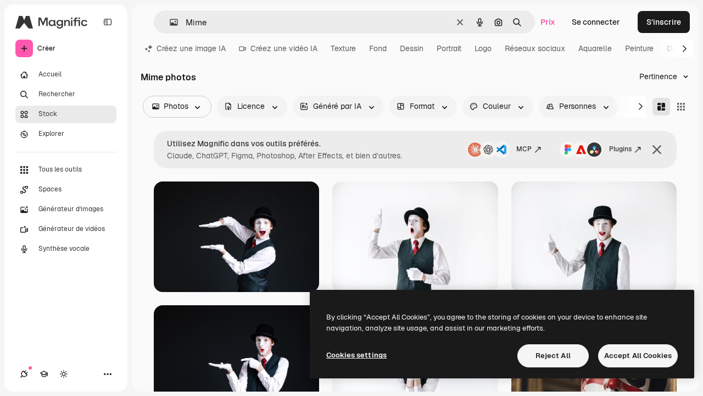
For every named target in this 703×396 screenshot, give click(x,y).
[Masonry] (661, 107)
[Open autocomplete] (169, 22)
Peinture (639, 48)
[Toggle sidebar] (107, 22)
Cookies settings (356, 355)
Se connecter (596, 22)
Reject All (553, 355)
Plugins (620, 149)
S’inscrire (663, 22)
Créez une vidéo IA (283, 48)
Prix (547, 22)
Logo (483, 48)
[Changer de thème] (63, 374)
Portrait (449, 48)
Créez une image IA (191, 48)
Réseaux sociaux (535, 48)
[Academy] (44, 374)
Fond (378, 48)
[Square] (681, 107)
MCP (524, 149)
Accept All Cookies (638, 355)
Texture (343, 48)
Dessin (411, 48)
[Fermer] (656, 149)
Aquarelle (595, 48)
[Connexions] (24, 374)
